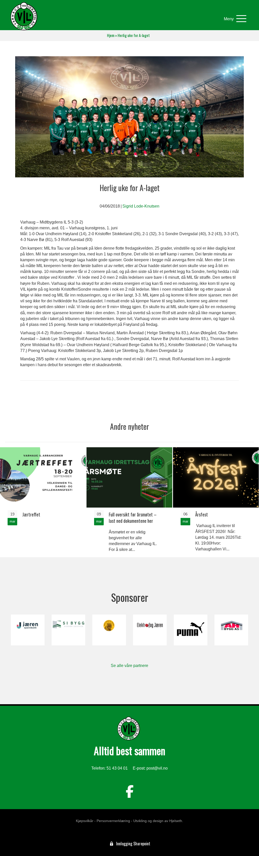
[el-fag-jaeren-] (150, 630)
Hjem (110, 35)
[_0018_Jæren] (28, 630)
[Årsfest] (216, 501)
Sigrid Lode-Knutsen (140, 206)
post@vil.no (157, 768)
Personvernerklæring (113, 821)
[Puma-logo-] (190, 630)
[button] (234, 19)
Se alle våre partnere (129, 665)
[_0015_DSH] (109, 630)
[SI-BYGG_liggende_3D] (68, 630)
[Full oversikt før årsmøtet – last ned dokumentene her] (129, 501)
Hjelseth (175, 821)
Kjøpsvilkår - (86, 821)
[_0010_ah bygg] (231, 630)
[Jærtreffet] (43, 501)
